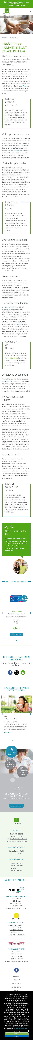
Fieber (25, 86)
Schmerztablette (13, 358)
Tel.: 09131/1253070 (16, 903)
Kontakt (16, 991)
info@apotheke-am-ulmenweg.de (16, 908)
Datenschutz (16, 980)
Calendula (19, 150)
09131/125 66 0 (18, 4)
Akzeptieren (16, 1033)
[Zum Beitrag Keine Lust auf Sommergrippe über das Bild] (16, 704)
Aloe (11, 150)
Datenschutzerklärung (21, 1029)
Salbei (18, 324)
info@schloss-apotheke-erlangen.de (16, 961)
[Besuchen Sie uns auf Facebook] (16, 970)
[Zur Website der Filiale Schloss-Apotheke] (16, 943)
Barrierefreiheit (16, 983)
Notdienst (12, 5)
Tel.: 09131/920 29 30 (16, 930)
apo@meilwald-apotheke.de (18, 839)
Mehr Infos (17, 1036)
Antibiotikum (6, 381)
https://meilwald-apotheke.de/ (19, 841)
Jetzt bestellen (16, 634)
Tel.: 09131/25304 (16, 956)
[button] (31, 612)
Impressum (16, 976)
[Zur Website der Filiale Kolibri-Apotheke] (16, 916)
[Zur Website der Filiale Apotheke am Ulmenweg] (16, 890)
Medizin (5, 38)
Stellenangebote (16, 987)
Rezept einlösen (21, 5)
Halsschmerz (9, 307)
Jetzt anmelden (16, 806)
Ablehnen (17, 1031)
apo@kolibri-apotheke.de (16, 935)
